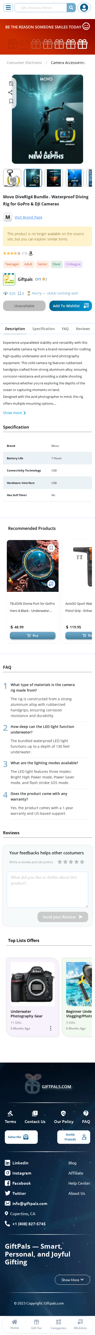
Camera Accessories (68, 62)
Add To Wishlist (66, 305)
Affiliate (75, 1172)
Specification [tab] (43, 328)
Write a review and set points (31, 862)
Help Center (79, 1182)
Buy (35, 635)
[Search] (71, 7)
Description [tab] (15, 328)
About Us (76, 1193)
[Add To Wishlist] (51, 584)
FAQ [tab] (65, 328)
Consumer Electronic (24, 62)
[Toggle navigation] (8, 8)
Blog (72, 1162)
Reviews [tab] (83, 328)
